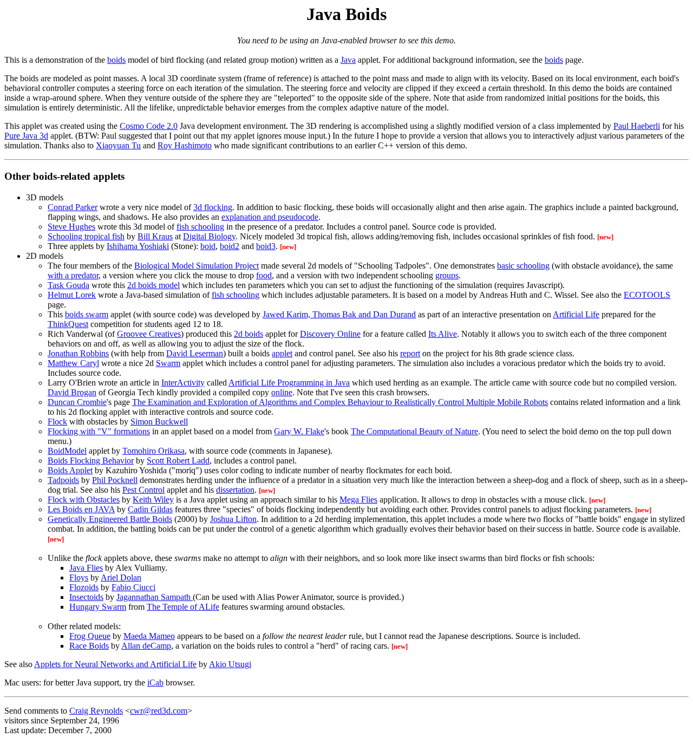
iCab (155, 682)
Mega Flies (358, 499)
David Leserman (194, 353)
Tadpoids (63, 480)
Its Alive (442, 333)
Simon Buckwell (159, 421)
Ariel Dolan (121, 577)
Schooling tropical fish (86, 236)
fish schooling (200, 226)
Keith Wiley (153, 499)
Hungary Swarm (97, 606)
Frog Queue (89, 636)
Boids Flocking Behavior (91, 460)
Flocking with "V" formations (99, 431)
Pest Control (143, 489)
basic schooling (523, 265)
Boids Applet (70, 470)
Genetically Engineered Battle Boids (110, 519)
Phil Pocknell (115, 480)
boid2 (229, 246)
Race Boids (89, 645)
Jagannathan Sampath (154, 597)
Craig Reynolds (96, 710)
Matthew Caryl (73, 363)
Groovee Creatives (149, 333)
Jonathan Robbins (78, 353)
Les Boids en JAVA (81, 509)
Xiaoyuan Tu (118, 145)
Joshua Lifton (233, 519)
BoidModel (67, 450)
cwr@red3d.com (158, 710)
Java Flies (86, 567)
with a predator (73, 275)
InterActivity (183, 382)
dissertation (235, 489)
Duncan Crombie (77, 402)
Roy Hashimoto (185, 145)
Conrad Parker (72, 207)
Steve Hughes (71, 226)
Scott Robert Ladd (178, 460)
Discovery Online (330, 333)
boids (116, 59)
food (264, 275)
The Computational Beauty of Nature (414, 431)
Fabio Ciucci (133, 587)
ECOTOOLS (647, 294)
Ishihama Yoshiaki (138, 246)
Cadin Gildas (150, 509)
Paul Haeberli (636, 125)
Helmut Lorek (72, 294)
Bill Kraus (155, 236)
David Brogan (72, 392)
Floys (78, 577)
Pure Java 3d (26, 135)
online (281, 392)
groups (447, 275)
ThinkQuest (68, 324)
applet (282, 353)
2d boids (248, 333)
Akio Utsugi (230, 664)
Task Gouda (68, 285)
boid (207, 246)
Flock (57, 421)
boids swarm (86, 314)
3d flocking (212, 207)
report (410, 353)
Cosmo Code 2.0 (149, 125)
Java (348, 59)
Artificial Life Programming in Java (289, 382)
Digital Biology (209, 236)
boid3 (266, 246)
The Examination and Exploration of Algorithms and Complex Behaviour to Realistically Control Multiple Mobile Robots (340, 402)
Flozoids (84, 587)
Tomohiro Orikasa (153, 450)
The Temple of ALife (183, 606)
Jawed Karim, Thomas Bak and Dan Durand (339, 314)
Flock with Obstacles (84, 499)
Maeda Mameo (149, 636)
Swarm (168, 363)
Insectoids (86, 597)
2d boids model (153, 285)
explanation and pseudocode (269, 216)
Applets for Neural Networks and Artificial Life (115, 664)
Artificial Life (576, 314)
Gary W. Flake (299, 431)
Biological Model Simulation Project (196, 265)
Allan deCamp (146, 645)
